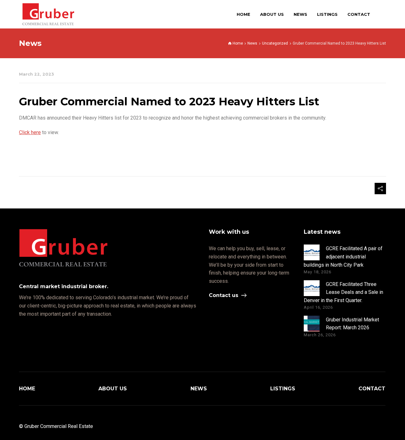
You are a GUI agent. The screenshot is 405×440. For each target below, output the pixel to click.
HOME (27, 389)
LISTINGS (282, 389)
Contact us (223, 295)
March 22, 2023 (36, 74)
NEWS (198, 389)
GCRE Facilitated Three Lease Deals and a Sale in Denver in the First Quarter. (343, 292)
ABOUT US (112, 389)
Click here (30, 132)
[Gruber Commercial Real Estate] (48, 14)
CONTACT (371, 389)
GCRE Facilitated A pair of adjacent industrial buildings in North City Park (343, 256)
